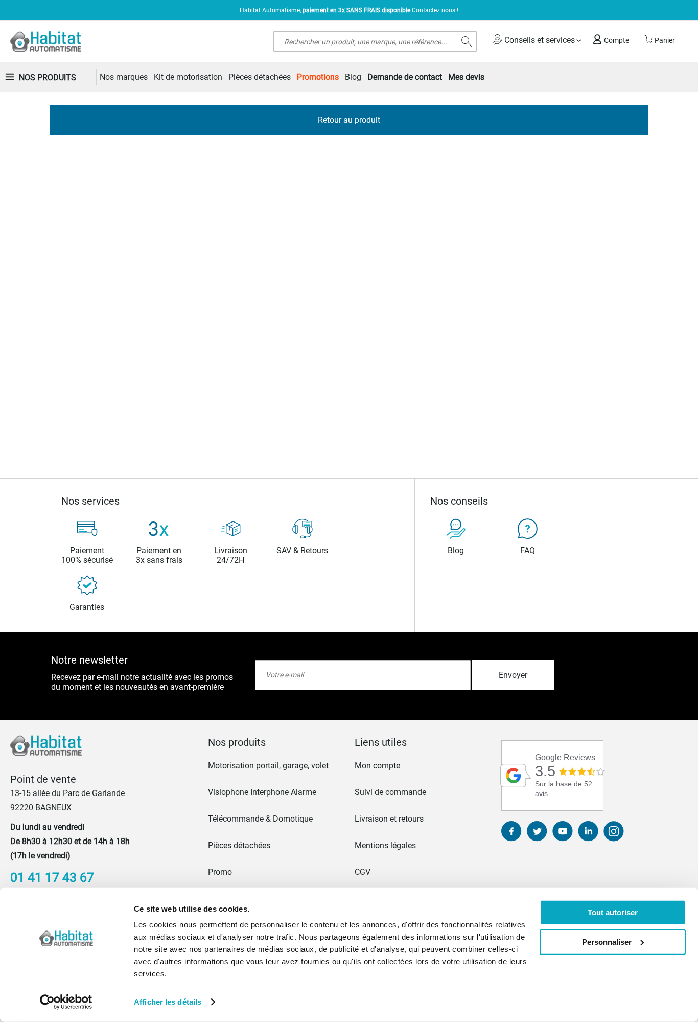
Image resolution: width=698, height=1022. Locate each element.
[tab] (275, 742)
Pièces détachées (239, 845)
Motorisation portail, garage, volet (268, 765)
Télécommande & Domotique (260, 819)
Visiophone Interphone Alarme (262, 792)
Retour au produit (349, 120)
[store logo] (45, 41)
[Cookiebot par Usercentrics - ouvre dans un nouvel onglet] (66, 1002)
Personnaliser (607, 941)
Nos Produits (47, 77)
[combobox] (375, 41)
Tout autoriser (613, 912)
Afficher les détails (167, 1001)
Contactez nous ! (435, 10)
